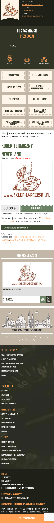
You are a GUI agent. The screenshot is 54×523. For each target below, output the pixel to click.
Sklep (3, 133)
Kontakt (4, 375)
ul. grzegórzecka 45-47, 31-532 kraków (17, 488)
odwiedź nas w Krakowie (32, 4)
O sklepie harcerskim (8, 359)
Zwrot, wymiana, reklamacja (11, 450)
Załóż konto (5, 399)
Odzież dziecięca (14, 87)
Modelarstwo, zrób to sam (40, 123)
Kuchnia (5, 239)
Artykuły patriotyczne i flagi (40, 87)
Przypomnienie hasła (8, 403)
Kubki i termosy (20, 236)
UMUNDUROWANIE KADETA (9, 371)
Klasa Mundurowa (40, 75)
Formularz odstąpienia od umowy (13, 455)
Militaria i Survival (13, 111)
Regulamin (5, 463)
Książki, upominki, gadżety (14, 123)
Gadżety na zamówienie (9, 414)
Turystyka (14, 99)
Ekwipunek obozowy (8, 423)
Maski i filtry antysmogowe (40, 111)
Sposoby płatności (7, 442)
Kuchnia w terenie (35, 133)
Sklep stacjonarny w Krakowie (12, 355)
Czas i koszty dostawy (9, 446)
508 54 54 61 (6, 481)
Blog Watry (5, 431)
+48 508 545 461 (28, 10)
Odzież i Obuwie (40, 99)
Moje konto (5, 391)
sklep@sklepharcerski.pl (32, 16)
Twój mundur (6, 418)
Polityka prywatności (9, 459)
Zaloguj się (5, 395)
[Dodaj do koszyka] (48, 299)
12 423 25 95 (6, 477)
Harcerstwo (13, 75)
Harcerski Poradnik (8, 427)
